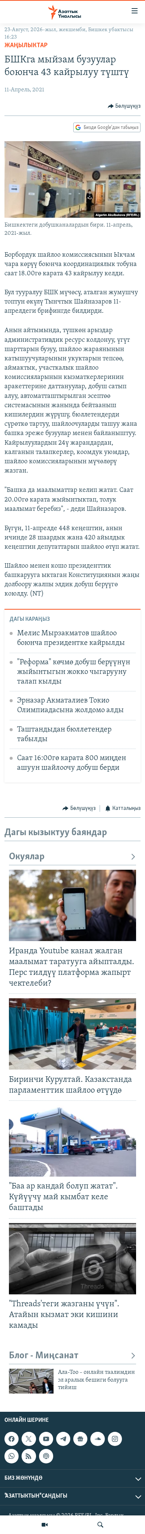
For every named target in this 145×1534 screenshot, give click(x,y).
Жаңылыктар (26, 45)
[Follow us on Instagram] (115, 1439)
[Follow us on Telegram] (63, 1439)
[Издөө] (100, 1524)
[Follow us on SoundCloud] (97, 1439)
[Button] (124, 106)
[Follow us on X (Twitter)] (29, 1439)
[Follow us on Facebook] (11, 1439)
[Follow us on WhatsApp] (11, 1456)
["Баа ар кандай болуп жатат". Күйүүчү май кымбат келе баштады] (72, 1141)
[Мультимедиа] (44, 1524)
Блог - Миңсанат (43, 1356)
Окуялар (27, 857)
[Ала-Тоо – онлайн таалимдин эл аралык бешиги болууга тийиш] (31, 1381)
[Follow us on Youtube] (46, 1439)
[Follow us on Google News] (80, 1439)
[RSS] (29, 1456)
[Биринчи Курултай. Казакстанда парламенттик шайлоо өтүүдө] (72, 1034)
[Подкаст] (46, 1456)
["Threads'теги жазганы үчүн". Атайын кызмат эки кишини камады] (72, 1258)
